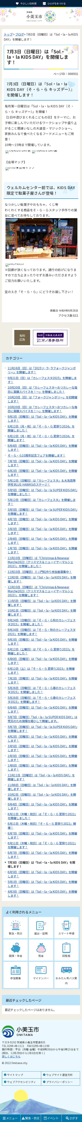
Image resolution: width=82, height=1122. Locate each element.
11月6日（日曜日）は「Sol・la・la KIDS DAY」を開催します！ (42, 787)
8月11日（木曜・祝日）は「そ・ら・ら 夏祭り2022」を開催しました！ (42, 816)
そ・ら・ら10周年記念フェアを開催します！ (36, 455)
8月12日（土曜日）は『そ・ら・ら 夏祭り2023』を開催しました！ (41, 651)
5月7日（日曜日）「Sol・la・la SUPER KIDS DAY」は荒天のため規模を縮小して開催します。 (42, 719)
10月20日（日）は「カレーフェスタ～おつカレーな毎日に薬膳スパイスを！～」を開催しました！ (42, 389)
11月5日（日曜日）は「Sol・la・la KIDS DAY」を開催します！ (42, 603)
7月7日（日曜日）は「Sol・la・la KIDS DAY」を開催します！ (42, 463)
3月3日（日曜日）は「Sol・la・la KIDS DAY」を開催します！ (42, 531)
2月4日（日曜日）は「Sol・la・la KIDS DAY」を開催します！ (42, 540)
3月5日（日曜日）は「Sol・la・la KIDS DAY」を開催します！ (42, 748)
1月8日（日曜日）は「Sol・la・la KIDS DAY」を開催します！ (42, 767)
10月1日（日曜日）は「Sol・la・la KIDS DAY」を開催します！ (42, 612)
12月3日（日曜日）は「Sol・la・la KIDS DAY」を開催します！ (42, 579)
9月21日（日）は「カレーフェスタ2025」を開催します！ (42, 380)
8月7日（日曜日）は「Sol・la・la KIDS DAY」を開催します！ (42, 835)
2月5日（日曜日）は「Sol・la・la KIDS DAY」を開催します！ (42, 758)
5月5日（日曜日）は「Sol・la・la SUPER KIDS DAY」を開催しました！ (42, 492)
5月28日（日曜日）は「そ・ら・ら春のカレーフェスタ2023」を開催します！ (42, 699)
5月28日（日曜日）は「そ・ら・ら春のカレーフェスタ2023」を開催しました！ (42, 690)
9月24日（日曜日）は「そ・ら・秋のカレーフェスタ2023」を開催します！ (42, 632)
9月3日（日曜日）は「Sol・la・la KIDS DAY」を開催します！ (42, 641)
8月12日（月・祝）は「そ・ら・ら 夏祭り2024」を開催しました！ (41, 428)
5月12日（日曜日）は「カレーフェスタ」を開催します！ (42, 502)
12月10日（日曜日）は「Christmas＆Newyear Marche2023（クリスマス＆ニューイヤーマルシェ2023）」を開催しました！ (40, 562)
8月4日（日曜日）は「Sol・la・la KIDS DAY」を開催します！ (42, 447)
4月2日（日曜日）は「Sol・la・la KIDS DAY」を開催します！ (42, 738)
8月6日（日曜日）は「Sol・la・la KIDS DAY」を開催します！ (42, 661)
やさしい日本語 (28, 3)
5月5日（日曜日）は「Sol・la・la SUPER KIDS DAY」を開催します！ (42, 511)
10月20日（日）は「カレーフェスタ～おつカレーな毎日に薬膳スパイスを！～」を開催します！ (42, 409)
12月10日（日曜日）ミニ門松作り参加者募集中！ (40, 572)
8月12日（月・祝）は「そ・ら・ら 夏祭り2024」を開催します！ (41, 438)
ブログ (19, 34)
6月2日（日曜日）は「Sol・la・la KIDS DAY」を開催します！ (42, 472)
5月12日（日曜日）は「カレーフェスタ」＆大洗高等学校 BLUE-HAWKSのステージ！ (42, 482)
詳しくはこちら (11, 1056)
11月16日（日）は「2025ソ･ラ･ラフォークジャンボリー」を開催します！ (42, 370)
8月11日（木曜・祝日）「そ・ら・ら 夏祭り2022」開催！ (42, 825)
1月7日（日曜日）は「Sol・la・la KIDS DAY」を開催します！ (42, 550)
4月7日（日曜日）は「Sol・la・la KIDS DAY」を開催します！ (42, 521)
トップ (8, 34)
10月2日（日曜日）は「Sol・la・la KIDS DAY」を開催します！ (42, 796)
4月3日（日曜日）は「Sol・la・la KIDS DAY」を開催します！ (42, 893)
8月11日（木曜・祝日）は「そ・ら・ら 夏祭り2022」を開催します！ (42, 845)
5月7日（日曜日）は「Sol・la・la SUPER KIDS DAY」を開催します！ (42, 729)
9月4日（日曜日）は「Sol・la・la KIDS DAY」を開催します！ (42, 806)
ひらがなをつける (56, 3)
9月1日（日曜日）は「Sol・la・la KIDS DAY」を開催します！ (42, 418)
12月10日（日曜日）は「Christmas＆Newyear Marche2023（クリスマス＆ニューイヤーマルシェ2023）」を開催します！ (40, 591)
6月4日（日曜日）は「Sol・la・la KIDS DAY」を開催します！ (42, 709)
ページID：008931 (65, 74)
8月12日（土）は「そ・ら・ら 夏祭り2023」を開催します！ (41, 670)
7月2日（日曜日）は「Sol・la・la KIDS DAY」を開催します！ (42, 680)
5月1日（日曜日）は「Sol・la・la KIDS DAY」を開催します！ (42, 884)
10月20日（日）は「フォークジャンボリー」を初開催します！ (42, 399)
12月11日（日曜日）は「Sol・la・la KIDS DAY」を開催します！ (41, 777)
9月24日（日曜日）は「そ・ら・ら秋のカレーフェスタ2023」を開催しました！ (42, 622)
